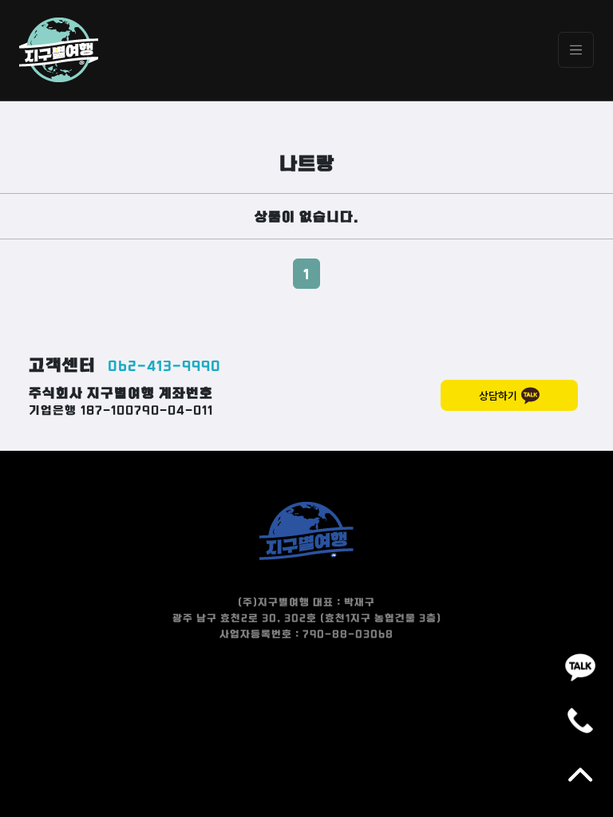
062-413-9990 (164, 365)
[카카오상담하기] (580, 666)
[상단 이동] (580, 775)
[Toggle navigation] (576, 50)
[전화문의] (580, 720)
